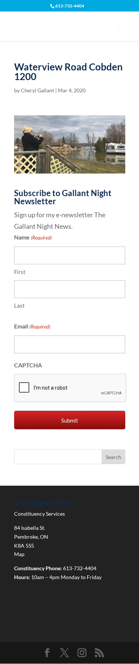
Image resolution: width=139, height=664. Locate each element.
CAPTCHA (28, 365)
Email (32, 326)
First (20, 271)
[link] (69, 167)
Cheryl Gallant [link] (37, 90)
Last (19, 305)
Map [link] (19, 554)
